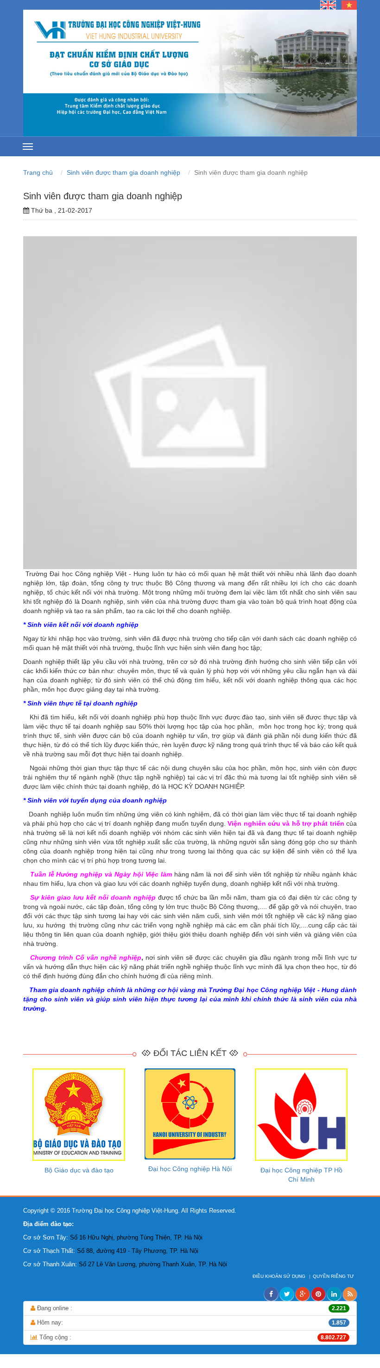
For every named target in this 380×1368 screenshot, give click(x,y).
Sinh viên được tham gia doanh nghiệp (124, 172)
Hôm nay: (190, 1322)
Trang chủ (39, 172)
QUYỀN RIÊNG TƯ (334, 1276)
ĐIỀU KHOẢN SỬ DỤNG (280, 1276)
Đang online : (190, 1308)
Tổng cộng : (192, 1337)
